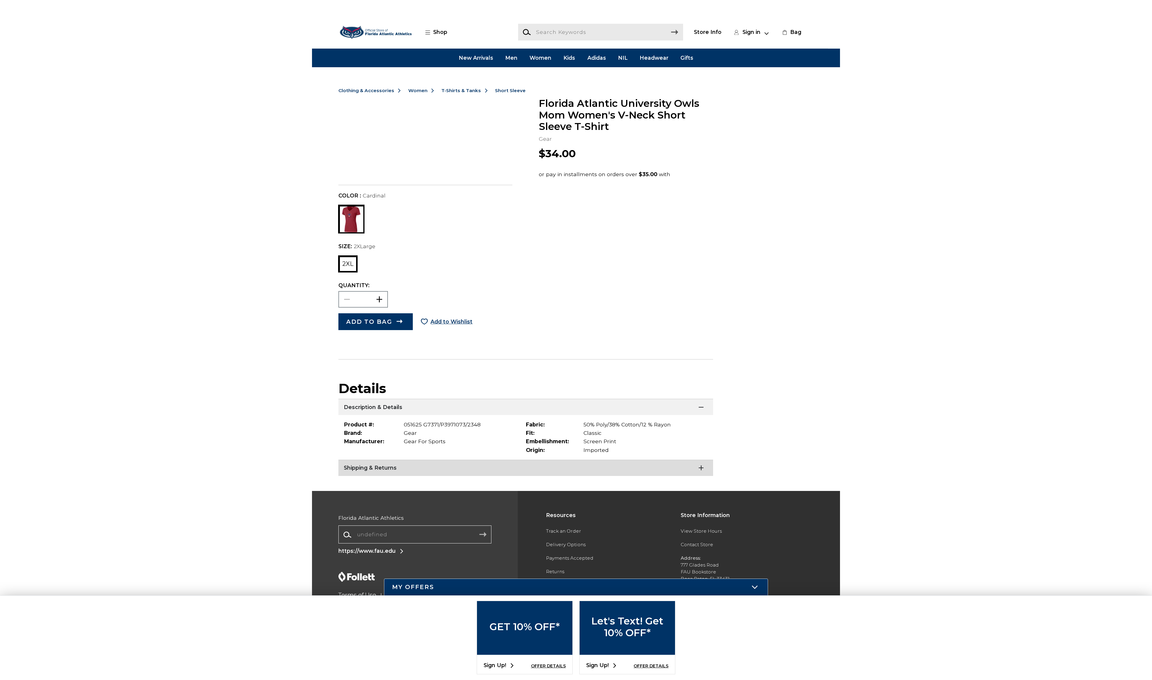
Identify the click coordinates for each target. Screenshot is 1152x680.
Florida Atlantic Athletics (371, 518)
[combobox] (414, 534)
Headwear (654, 58)
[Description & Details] (525, 406)
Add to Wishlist (451, 321)
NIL (623, 58)
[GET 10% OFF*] (524, 650)
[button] (440, 32)
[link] (791, 32)
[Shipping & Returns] (525, 467)
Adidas (596, 58)
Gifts (686, 58)
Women (540, 58)
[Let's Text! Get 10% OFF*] (627, 650)
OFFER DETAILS (548, 666)
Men (511, 58)
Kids (569, 58)
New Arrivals (476, 58)
